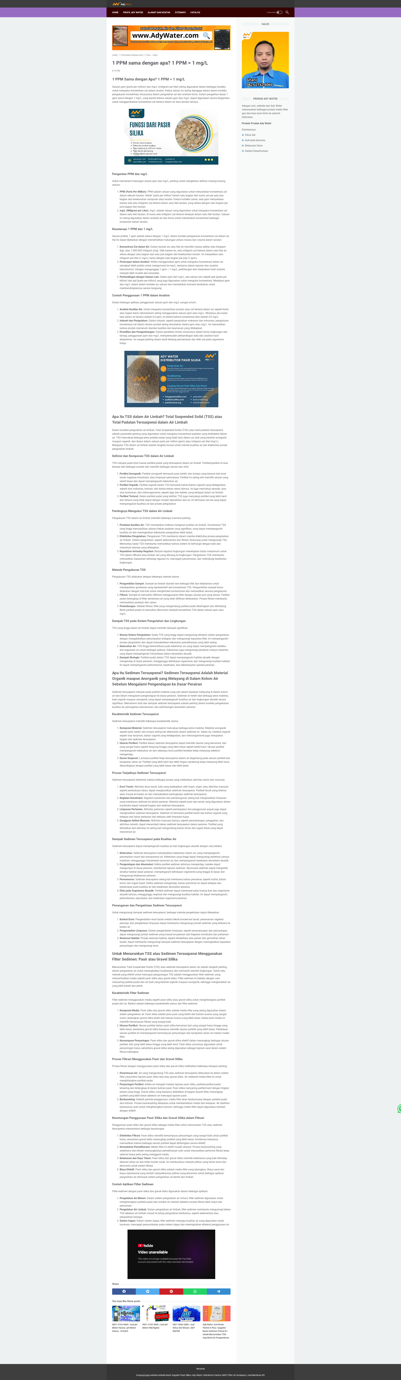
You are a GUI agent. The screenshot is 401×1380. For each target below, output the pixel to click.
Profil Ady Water (133, 12)
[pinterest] (171, 1291)
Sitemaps (180, 12)
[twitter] (147, 1291)
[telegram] (219, 1291)
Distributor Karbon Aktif (215, 1375)
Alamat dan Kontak (159, 12)
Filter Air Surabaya (237, 1375)
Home (115, 12)
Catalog (195, 12)
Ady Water (197, 1375)
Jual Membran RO (256, 1375)
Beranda (200, 1368)
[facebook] (124, 1291)
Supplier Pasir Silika (181, 1375)
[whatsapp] (195, 1291)
